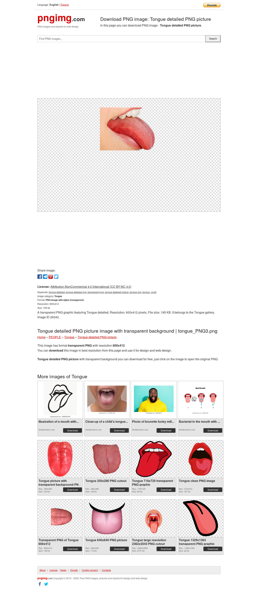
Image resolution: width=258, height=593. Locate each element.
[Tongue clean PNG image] (201, 459)
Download (72, 430)
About (42, 570)
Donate (74, 570)
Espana (65, 4)
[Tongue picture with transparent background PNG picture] (60, 459)
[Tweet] (56, 276)
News (63, 570)
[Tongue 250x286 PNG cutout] (107, 459)
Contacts (106, 570)
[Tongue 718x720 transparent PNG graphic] (153, 459)
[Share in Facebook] (39, 276)
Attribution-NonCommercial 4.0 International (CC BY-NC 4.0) (90, 286)
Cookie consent (90, 570)
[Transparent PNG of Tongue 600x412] (60, 518)
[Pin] (50, 276)
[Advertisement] (129, 71)
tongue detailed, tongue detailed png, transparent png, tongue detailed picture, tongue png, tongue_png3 (102, 292)
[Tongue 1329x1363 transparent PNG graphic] (200, 518)
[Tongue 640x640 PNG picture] (107, 518)
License (53, 570)
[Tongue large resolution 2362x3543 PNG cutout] (154, 518)
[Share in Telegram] (45, 276)
